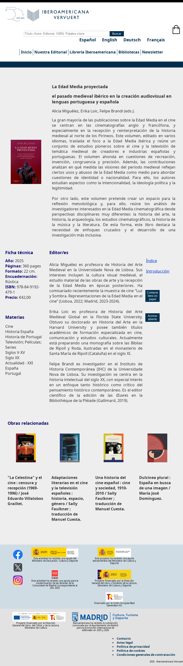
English (110, 40)
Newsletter (152, 52)
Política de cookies (131, 650)
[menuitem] (26, 52)
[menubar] (92, 52)
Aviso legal (125, 642)
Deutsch (132, 40)
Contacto (124, 638)
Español (88, 40)
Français (156, 40)
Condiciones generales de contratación (146, 654)
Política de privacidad (133, 646)
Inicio (26, 52)
